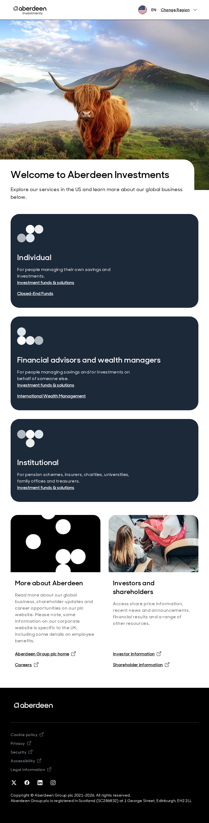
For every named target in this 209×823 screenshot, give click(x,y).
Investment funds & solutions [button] (45, 282)
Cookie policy (27, 734)
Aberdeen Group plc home (42, 654)
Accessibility (26, 760)
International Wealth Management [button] (51, 396)
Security (21, 752)
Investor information (137, 654)
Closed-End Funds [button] (35, 293)
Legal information (31, 769)
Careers (23, 665)
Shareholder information (141, 665)
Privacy (21, 743)
